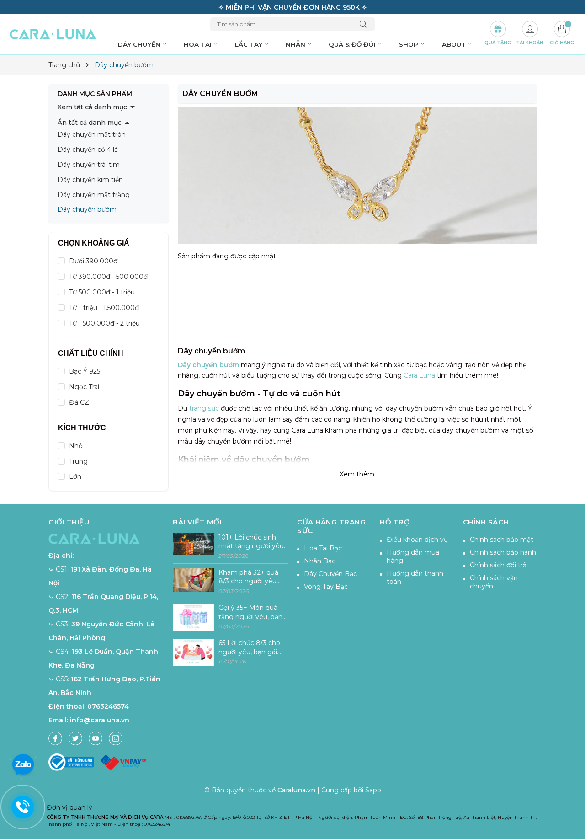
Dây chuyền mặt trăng (94, 195)
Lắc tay (249, 44)
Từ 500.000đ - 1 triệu (102, 292)
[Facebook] (55, 738)
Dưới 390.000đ (93, 261)
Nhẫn (296, 44)
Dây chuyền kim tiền (90, 180)
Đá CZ (79, 402)
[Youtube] (95, 738)
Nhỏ (76, 446)
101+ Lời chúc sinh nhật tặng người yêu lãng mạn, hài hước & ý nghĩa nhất (251, 542)
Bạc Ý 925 (84, 371)
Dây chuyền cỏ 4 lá (88, 149)
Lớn (75, 476)
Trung (78, 461)
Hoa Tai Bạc (323, 548)
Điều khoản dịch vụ (417, 539)
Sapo (373, 790)
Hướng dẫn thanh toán (415, 577)
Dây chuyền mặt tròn (92, 134)
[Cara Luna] (53, 34)
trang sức (204, 408)
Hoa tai (198, 44)
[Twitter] (75, 738)
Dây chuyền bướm (87, 209)
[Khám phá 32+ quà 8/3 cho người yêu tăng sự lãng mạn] (193, 582)
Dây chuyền (140, 44)
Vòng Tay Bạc (326, 586)
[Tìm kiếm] (365, 24)
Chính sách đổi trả (498, 565)
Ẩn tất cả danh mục (90, 122)
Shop (409, 44)
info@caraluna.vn (99, 720)
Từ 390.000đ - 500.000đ (108, 277)
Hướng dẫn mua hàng (413, 556)
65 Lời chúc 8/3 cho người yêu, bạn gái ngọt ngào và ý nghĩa (252, 648)
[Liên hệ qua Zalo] (22, 764)
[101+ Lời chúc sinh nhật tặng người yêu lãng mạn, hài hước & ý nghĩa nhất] (193, 547)
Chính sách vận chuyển (494, 582)
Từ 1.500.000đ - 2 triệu (104, 323)
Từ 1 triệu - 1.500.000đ (104, 308)
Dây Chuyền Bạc (330, 574)
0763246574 (108, 706)
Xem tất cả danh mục (92, 107)
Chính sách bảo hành (503, 552)
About (455, 44)
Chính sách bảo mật (501, 539)
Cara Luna (419, 375)
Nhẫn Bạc (319, 561)
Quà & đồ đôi (353, 44)
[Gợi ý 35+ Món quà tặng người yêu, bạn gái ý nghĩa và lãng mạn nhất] (193, 617)
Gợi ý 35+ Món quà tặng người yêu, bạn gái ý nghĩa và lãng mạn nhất (250, 612)
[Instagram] (115, 738)
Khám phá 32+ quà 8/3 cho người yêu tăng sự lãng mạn (248, 577)
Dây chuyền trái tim (89, 164)
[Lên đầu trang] (575, 804)
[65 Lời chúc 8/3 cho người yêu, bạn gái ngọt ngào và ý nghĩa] (193, 653)
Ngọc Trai (84, 387)
